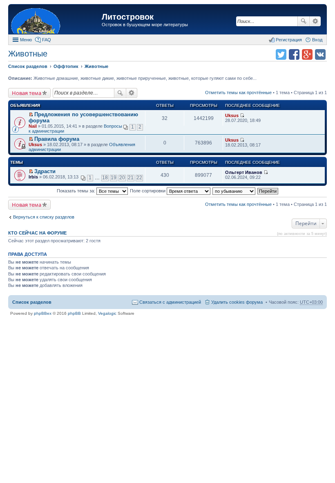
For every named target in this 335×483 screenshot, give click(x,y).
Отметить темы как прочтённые (238, 92)
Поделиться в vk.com (320, 54)
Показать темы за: (76, 190)
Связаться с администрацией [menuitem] (170, 302)
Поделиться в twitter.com (281, 54)
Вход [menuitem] (317, 39)
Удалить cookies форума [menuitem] (237, 302)
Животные (27, 53)
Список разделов (31, 302)
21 (131, 178)
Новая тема (26, 93)
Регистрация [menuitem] (289, 39)
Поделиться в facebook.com (294, 54)
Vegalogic (107, 313)
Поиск (303, 21)
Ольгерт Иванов (243, 172)
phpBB (74, 313)
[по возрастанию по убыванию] (234, 190)
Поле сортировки (148, 190)
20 (122, 178)
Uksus (232, 115)
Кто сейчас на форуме (37, 232)
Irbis (33, 176)
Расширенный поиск (315, 21)
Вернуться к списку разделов (43, 216)
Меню (26, 39)
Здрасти (45, 171)
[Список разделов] (56, 20)
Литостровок (128, 16)
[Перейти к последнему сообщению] (242, 115)
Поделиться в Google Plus (307, 54)
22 (139, 178)
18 (105, 178)
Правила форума (56, 139)
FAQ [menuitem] (46, 39)
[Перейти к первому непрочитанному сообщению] (31, 114)
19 (113, 178)
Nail (33, 126)
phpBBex (42, 313)
